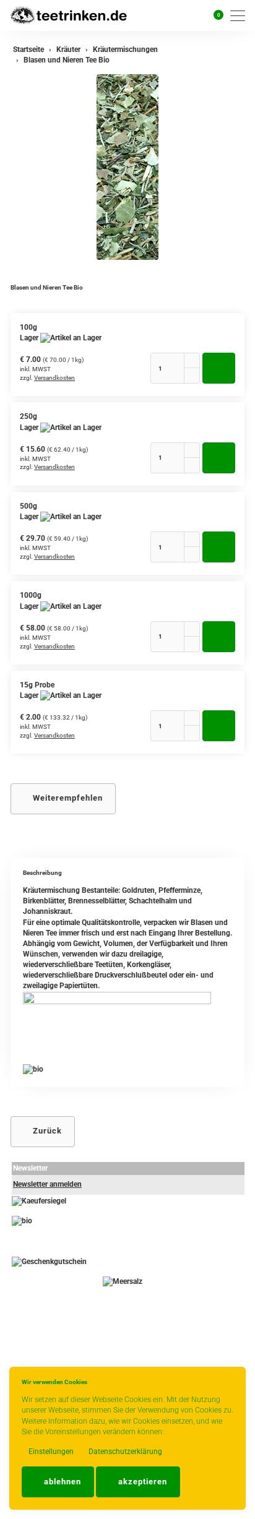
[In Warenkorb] (218, 368)
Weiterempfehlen (66, 798)
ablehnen (61, 1481)
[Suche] (183, 15)
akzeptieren (141, 1481)
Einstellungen (50, 1451)
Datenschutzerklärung (124, 1451)
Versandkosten (54, 377)
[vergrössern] (127, 167)
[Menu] (241, 16)
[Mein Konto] (199, 16)
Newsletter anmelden (47, 1184)
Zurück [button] (46, 1130)
